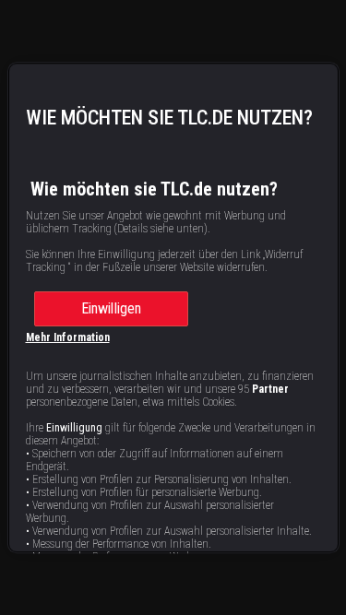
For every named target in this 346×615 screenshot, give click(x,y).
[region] (173, 308)
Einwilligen (111, 308)
